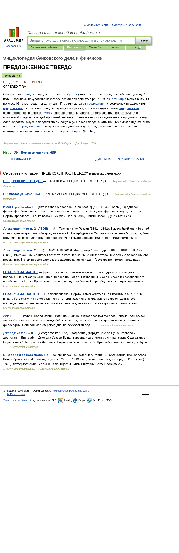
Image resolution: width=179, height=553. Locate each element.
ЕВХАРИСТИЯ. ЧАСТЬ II (21, 294)
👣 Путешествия (16, 394)
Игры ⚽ (135, 47)
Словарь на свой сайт (126, 25)
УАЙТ (7, 315)
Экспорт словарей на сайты (18, 400)
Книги (115, 47)
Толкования (74, 47)
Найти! (143, 40)
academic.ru (13, 45)
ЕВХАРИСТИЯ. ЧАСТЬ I (20, 272)
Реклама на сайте (79, 390)
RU (146, 25)
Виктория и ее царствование (25, 354)
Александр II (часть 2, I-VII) (23, 250)
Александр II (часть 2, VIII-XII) (25, 228)
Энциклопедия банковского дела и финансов (45, 47)
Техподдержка (60, 390)
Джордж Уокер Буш (18, 333)
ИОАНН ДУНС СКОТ (18, 207)
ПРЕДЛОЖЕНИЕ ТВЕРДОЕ (23, 181)
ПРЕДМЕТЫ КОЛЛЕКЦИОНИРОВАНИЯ (117, 159)
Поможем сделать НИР (38, 152)
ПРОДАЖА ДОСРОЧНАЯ (21, 194)
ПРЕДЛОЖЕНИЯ (22, 159)
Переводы (95, 47)
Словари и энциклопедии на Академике (63, 33)
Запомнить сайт (98, 25)
